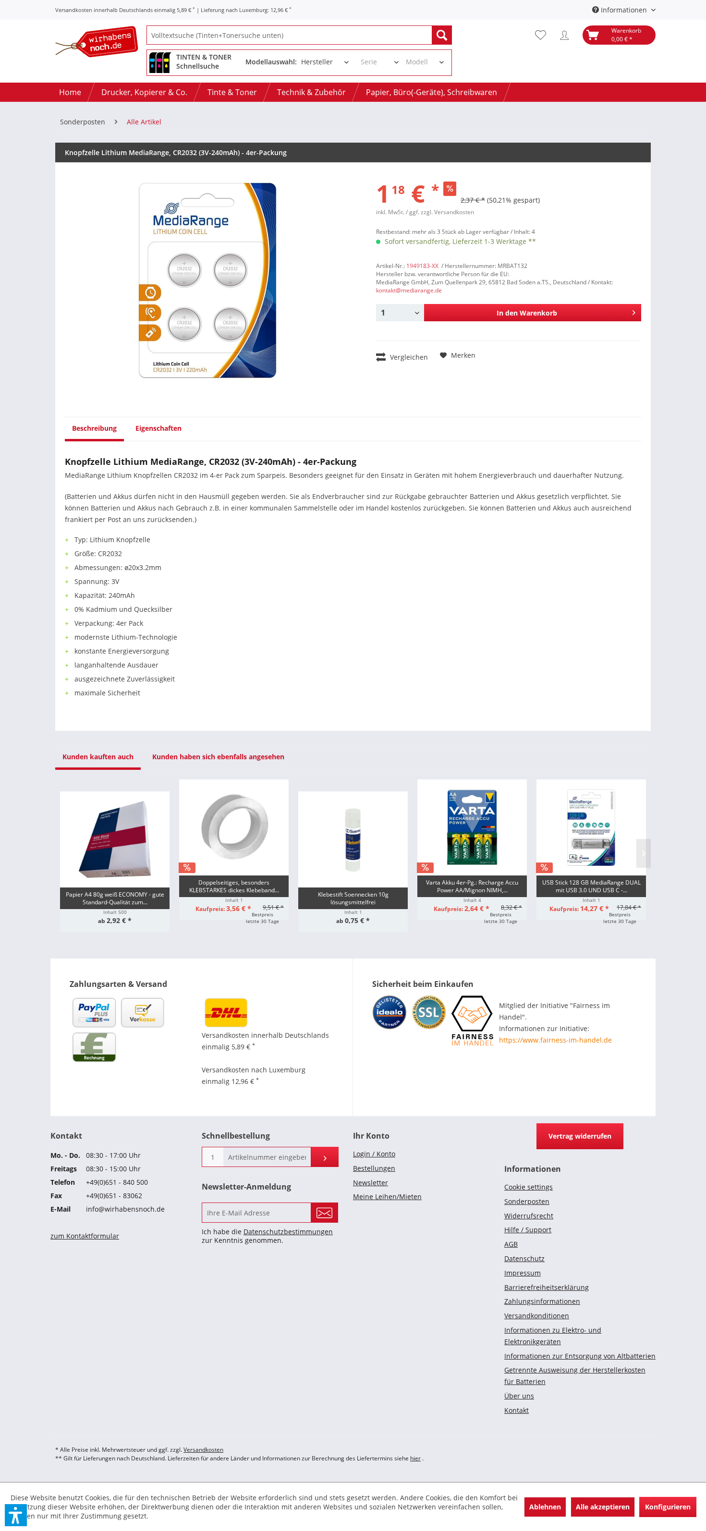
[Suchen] (442, 35)
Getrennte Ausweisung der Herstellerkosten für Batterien (574, 1375)
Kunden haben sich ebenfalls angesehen (218, 756)
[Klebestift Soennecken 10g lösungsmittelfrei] (353, 839)
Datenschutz (524, 1258)
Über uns (519, 1395)
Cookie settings (528, 1186)
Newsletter (370, 1182)
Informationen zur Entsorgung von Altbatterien (580, 1356)
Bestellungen (374, 1168)
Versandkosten (203, 1450)
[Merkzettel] (543, 35)
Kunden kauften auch (98, 756)
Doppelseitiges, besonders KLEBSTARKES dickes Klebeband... (234, 886)
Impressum (522, 1272)
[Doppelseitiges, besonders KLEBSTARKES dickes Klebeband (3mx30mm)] (234, 827)
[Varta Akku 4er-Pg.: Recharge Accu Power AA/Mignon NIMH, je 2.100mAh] (472, 827)
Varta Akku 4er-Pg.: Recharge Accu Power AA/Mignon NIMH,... (472, 886)
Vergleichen (408, 357)
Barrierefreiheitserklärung (546, 1287)
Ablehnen (545, 1506)
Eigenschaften (158, 428)
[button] (16, 1515)
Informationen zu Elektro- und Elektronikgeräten (552, 1335)
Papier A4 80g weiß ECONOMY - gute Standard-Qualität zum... (115, 898)
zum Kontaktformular (84, 1235)
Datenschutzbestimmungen (288, 1231)
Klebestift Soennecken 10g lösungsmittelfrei (353, 898)
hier (415, 1458)
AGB (511, 1244)
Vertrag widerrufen (579, 1136)
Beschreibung (94, 428)
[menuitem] (299, 35)
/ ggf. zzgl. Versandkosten (440, 212)
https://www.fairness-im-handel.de (555, 1040)
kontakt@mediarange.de (409, 290)
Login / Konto (374, 1153)
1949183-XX (422, 266)
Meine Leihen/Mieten (387, 1196)
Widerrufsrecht (528, 1215)
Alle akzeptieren (603, 1506)
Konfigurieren (668, 1506)
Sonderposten (526, 1201)
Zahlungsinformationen (542, 1301)
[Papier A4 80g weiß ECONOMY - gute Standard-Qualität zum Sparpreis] (115, 839)
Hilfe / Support (527, 1229)
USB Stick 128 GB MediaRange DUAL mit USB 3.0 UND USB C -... (591, 886)
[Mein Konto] (566, 35)
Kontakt (516, 1410)
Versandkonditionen (536, 1315)
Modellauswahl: (271, 61)
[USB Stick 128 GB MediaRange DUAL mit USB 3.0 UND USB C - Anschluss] (591, 827)
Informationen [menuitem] (624, 9)
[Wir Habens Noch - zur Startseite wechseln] (100, 43)
